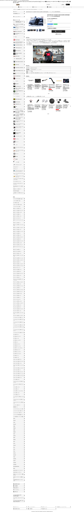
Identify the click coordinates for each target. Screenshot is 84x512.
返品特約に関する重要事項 (52, 28)
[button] (64, 7)
